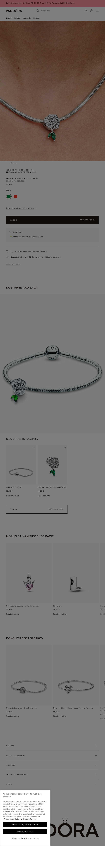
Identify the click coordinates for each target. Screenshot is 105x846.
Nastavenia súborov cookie (25, 838)
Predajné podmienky (13, 819)
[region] (25, 818)
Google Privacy (30, 819)
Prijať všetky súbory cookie (25, 824)
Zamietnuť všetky (25, 831)
